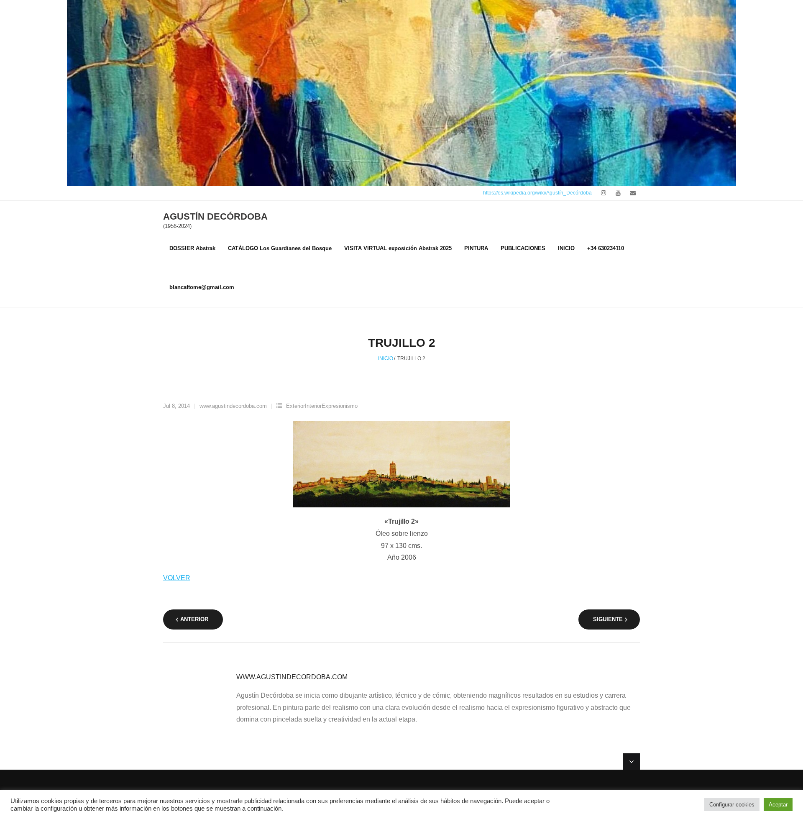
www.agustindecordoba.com (233, 406)
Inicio (385, 358)
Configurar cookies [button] (731, 804)
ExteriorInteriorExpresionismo (322, 406)
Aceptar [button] (778, 804)
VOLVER (176, 577)
